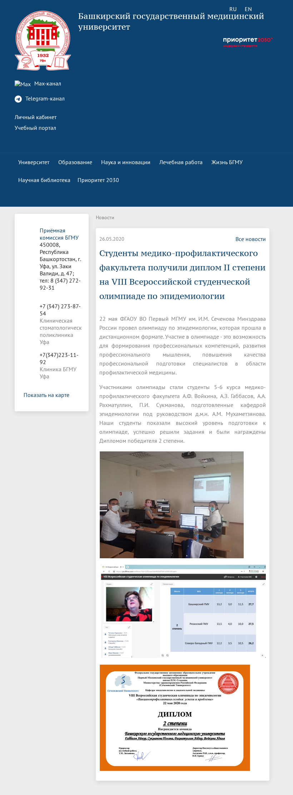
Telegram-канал (44, 98)
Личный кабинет (35, 117)
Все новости (250, 238)
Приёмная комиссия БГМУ (59, 234)
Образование (75, 162)
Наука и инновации (125, 162)
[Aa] (268, 9)
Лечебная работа (181, 162)
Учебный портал (35, 127)
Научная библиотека (44, 179)
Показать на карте (46, 394)
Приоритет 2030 (98, 179)
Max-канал (47, 83)
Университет (33, 162)
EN (248, 9)
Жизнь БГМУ (227, 162)
